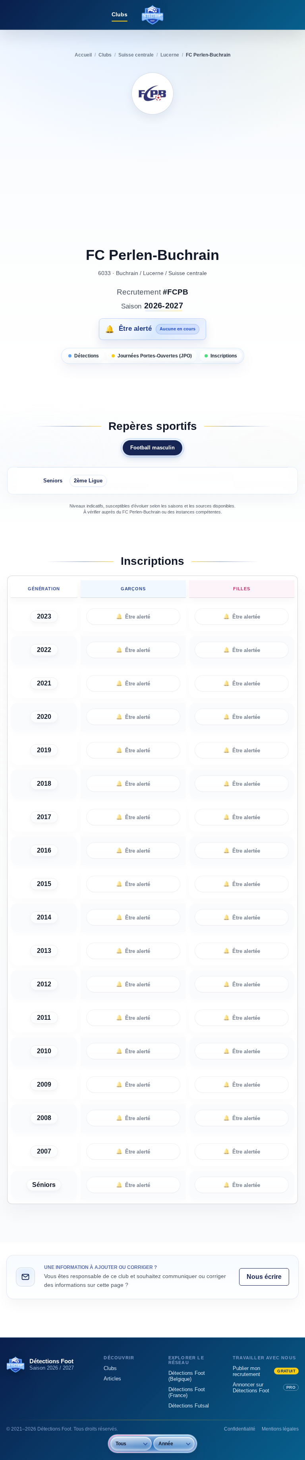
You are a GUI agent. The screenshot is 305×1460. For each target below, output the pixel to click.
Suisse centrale (187, 273)
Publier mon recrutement (264, 1371)
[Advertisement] (152, 182)
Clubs (119, 14)
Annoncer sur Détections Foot (264, 1388)
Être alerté (133, 616)
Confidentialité (239, 1429)
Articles (112, 1379)
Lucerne (153, 273)
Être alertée (241, 616)
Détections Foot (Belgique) (186, 1376)
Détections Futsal (188, 1406)
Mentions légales (280, 1429)
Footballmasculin (152, 448)
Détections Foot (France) (186, 1392)
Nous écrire (264, 1276)
